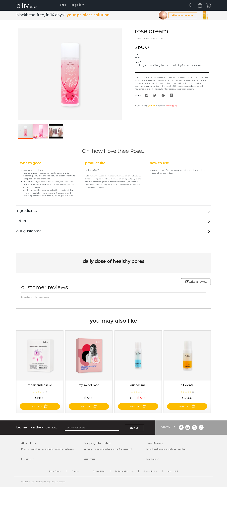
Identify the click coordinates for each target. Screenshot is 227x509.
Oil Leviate (187, 385)
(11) (144, 392)
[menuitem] (63, 5)
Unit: (137, 54)
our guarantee (29, 231)
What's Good (31, 163)
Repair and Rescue (40, 385)
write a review (198, 281)
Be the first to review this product (35, 297)
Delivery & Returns (124, 471)
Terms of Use (99, 471)
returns (22, 221)
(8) (46, 392)
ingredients (26, 210)
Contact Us (77, 471)
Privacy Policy (150, 471)
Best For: (139, 62)
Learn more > (27, 459)
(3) (193, 392)
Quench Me (138, 385)
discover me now (182, 15)
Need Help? (173, 471)
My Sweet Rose (89, 385)
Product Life (95, 163)
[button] (41, 131)
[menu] (72, 5)
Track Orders (55, 471)
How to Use (159, 163)
